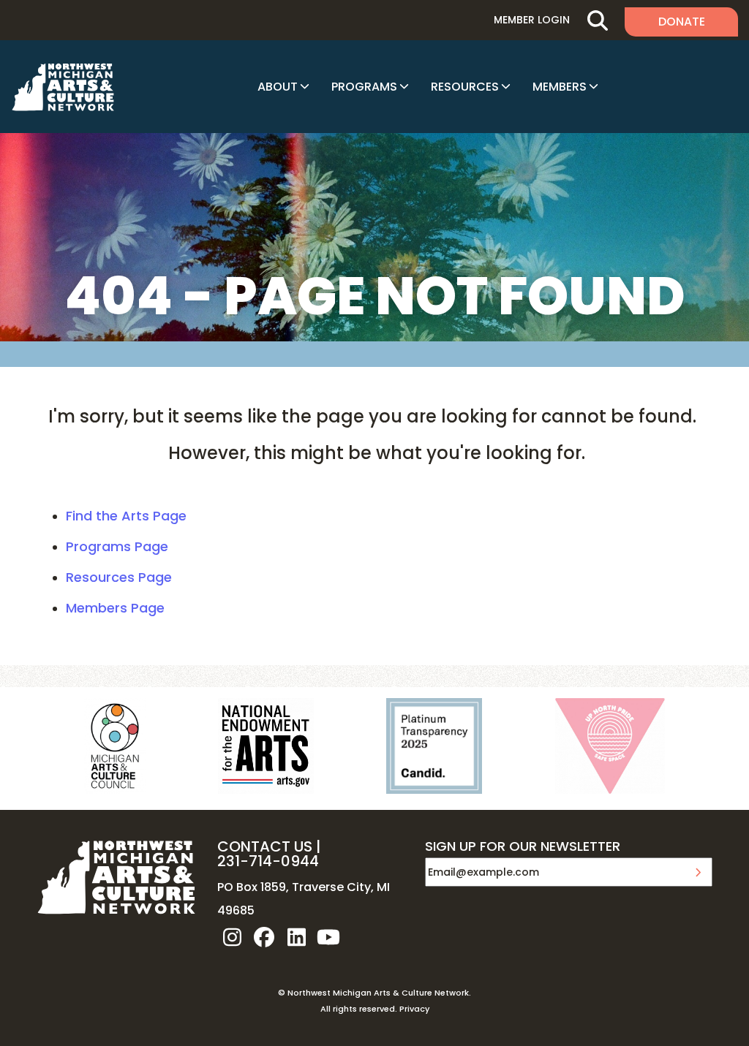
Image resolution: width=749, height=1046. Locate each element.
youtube (328, 937)
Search (597, 20)
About (277, 86)
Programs (364, 86)
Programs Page (117, 546)
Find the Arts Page (126, 516)
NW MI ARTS (63, 87)
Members (559, 86)
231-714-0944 (268, 861)
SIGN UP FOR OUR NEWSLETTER (522, 847)
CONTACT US (264, 846)
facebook (264, 937)
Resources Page (119, 577)
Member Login (532, 19)
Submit (697, 872)
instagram (231, 937)
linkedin (296, 937)
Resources (465, 86)
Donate (681, 21)
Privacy (414, 1009)
